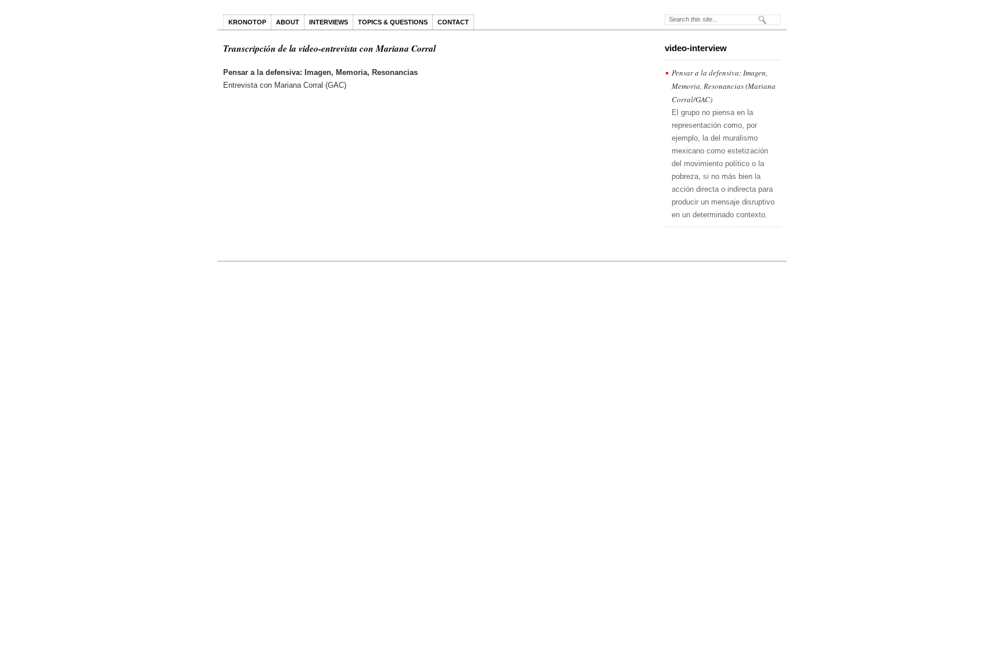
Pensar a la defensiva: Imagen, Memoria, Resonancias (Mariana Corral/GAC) (724, 86)
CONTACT (453, 22)
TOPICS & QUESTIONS (393, 22)
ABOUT (287, 22)
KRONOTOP (247, 22)
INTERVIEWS (328, 22)
